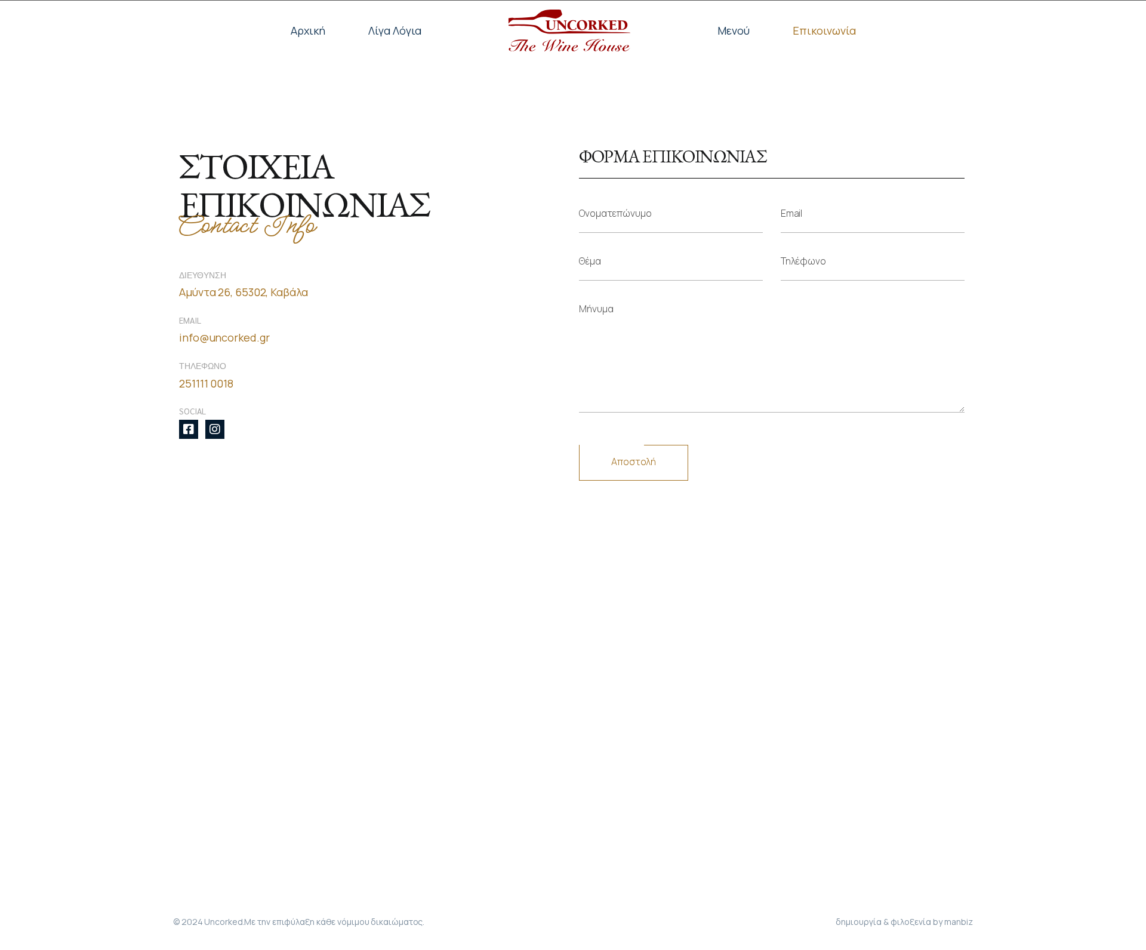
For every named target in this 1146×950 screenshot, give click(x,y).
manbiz (958, 921)
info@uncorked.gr (224, 337)
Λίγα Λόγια (394, 30)
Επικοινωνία (824, 30)
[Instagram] (214, 429)
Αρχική (308, 30)
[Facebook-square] (188, 429)
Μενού (733, 30)
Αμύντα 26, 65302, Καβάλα (243, 292)
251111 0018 (206, 383)
